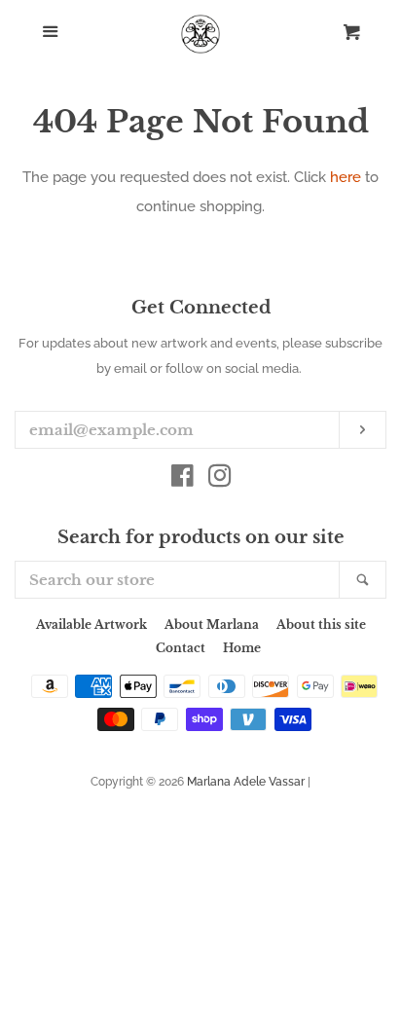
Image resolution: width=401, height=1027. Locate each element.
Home (242, 648)
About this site (321, 624)
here (345, 177)
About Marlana (211, 624)
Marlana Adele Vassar (246, 782)
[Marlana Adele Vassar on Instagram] (220, 480)
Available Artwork (91, 624)
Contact (180, 648)
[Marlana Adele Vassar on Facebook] (182, 480)
